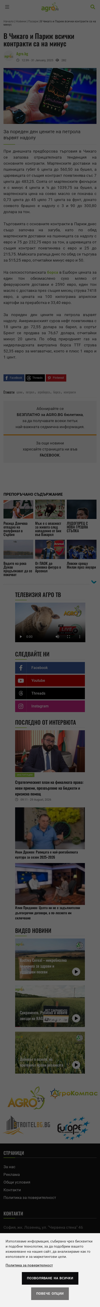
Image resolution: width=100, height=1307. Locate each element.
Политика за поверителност (29, 1265)
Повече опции (50, 1293)
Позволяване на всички (50, 1278)
